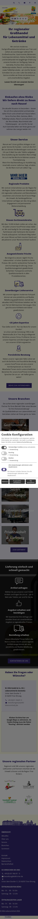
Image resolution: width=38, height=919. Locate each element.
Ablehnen (5, 481)
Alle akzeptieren (30, 481)
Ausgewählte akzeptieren (17, 481)
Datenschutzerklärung (24, 442)
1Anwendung (12, 449)
